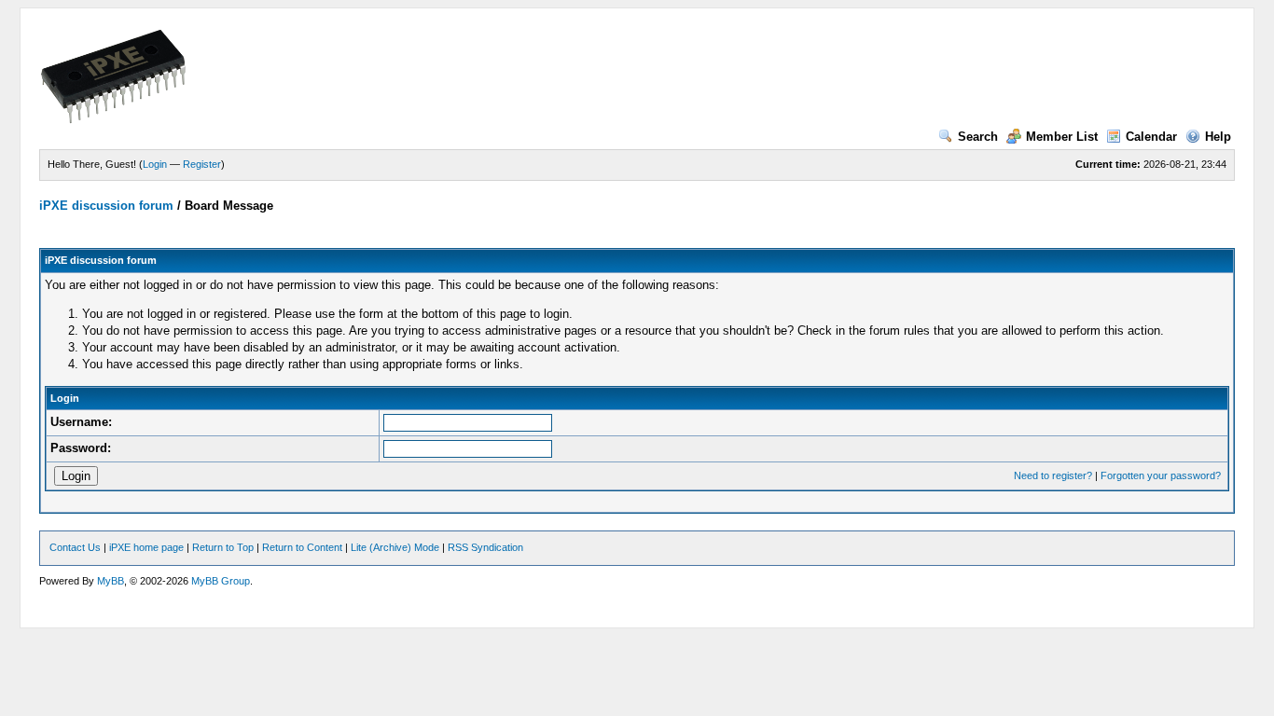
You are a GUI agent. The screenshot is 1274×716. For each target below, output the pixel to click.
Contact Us (75, 547)
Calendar (1151, 137)
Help (1218, 137)
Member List (1062, 137)
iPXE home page (146, 547)
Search (978, 137)
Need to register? (1053, 475)
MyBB (110, 580)
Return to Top (223, 547)
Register (202, 164)
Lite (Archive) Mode (395, 547)
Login (155, 164)
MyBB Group (220, 580)
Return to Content (302, 547)
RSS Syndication (485, 547)
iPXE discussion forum (106, 206)
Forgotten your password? (1161, 475)
